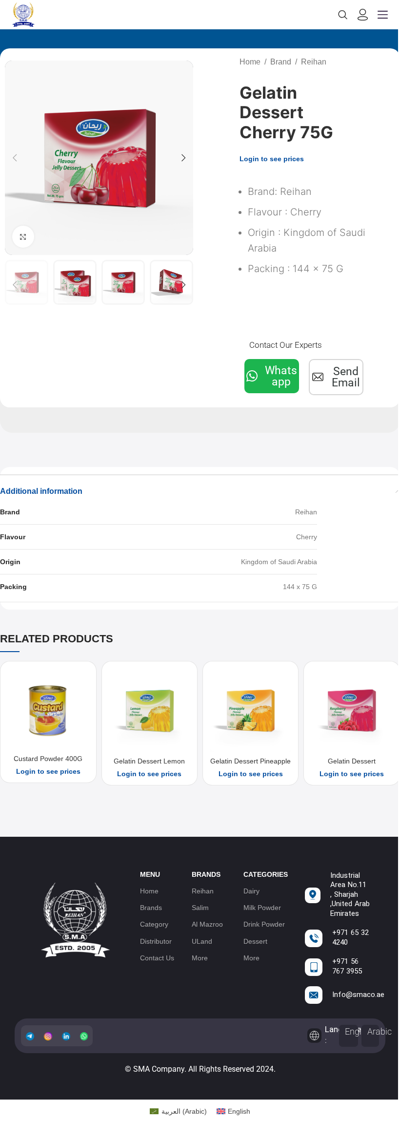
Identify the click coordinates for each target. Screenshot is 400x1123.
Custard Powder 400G (48, 759)
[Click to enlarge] (23, 237)
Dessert (255, 941)
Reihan (313, 62)
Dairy (251, 891)
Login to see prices (272, 159)
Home (250, 62)
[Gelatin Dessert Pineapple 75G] (250, 710)
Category (154, 924)
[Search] (343, 14)
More (200, 958)
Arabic (379, 1031)
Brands (151, 907)
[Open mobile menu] (383, 14)
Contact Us (157, 958)
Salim (200, 907)
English (359, 1031)
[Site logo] (23, 14)
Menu (150, 874)
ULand (202, 941)
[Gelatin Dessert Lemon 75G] (149, 710)
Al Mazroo (207, 924)
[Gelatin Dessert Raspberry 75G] (351, 710)
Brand (280, 62)
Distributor (156, 941)
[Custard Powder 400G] (48, 709)
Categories (265, 874)
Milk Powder (262, 907)
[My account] (363, 14)
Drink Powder (264, 924)
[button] (14, 158)
